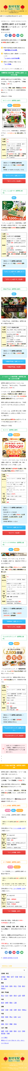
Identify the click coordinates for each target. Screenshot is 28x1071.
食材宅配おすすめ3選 (11, 50)
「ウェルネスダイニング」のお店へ (14, 735)
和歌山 (24, 1010)
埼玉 (15, 986)
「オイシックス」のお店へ (14, 181)
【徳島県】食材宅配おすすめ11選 (10, 957)
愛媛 (11, 1024)
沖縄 (8, 1033)
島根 (6, 1017)
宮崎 (23, 1031)
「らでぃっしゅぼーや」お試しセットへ (14, 273)
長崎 (11, 1031)
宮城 (16, 977)
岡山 (11, 1017)
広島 (15, 1017)
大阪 (11, 1010)
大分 (19, 1031)
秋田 (20, 977)
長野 (23, 995)
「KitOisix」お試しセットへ (14, 621)
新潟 (15, 995)
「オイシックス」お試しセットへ (14, 175)
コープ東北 (4, 1037)
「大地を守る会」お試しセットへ (14, 361)
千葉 (19, 986)
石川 (6, 995)
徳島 (2, 1024)
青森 (8, 977)
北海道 (3, 977)
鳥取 (2, 1017)
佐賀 (6, 1031)
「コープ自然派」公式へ (14, 911)
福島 (5, 979)
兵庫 (15, 1010)
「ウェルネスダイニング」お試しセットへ (14, 729)
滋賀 (2, 1010)
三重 (15, 1003)
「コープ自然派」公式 (18, 888)
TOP (5, 1054)
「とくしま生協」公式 (18, 828)
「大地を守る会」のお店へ (14, 367)
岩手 (12, 977)
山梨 (19, 995)
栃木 (6, 986)
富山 (2, 995)
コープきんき (5, 1043)
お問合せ (22, 1054)
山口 (19, 1017)
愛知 (11, 1003)
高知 (15, 1024)
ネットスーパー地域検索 (13, 1054)
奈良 (19, 1010)
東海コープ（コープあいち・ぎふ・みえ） (13, 1040)
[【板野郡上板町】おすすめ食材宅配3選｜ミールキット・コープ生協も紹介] (17, 35)
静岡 (6, 1003)
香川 (6, 1024)
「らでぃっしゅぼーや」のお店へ (14, 279)
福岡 (2, 1031)
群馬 (11, 986)
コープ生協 (8, 64)
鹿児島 (3, 1033)
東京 (23, 986)
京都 (6, 1010)
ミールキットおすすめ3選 (12, 58)
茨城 (2, 986)
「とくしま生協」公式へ (14, 852)
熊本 (15, 1031)
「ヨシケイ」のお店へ (14, 533)
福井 (11, 995)
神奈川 (3, 988)
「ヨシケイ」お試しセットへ (14, 527)
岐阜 (2, 1003)
